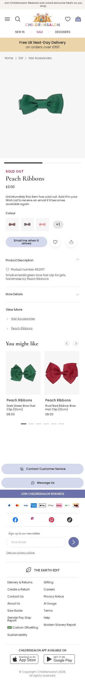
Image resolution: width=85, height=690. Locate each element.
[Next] (75, 343)
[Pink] (42, 224)
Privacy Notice (54, 596)
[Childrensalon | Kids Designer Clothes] (42, 17)
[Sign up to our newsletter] (73, 542)
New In (20, 32)
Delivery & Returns (20, 582)
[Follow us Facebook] (15, 521)
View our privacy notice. (20, 552)
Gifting (48, 582)
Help (47, 618)
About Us (13, 603)
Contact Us (15, 596)
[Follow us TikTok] (69, 521)
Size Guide (14, 611)
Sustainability (17, 635)
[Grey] (27, 224)
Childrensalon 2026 (51, 672)
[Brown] (12, 224)
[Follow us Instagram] (33, 521)
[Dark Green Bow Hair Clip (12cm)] (23, 373)
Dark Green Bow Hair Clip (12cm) (21, 407)
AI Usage (50, 603)
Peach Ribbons (25, 178)
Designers (62, 32)
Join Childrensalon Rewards (42, 494)
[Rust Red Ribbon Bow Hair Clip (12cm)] (61, 373)
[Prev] (67, 343)
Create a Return (18, 589)
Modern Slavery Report (60, 625)
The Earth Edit (47, 570)
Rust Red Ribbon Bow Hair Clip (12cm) (60, 407)
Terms (48, 611)
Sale (40, 32)
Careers (49, 589)
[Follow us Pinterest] (51, 521)
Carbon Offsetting (23, 627)
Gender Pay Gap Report (19, 619)
